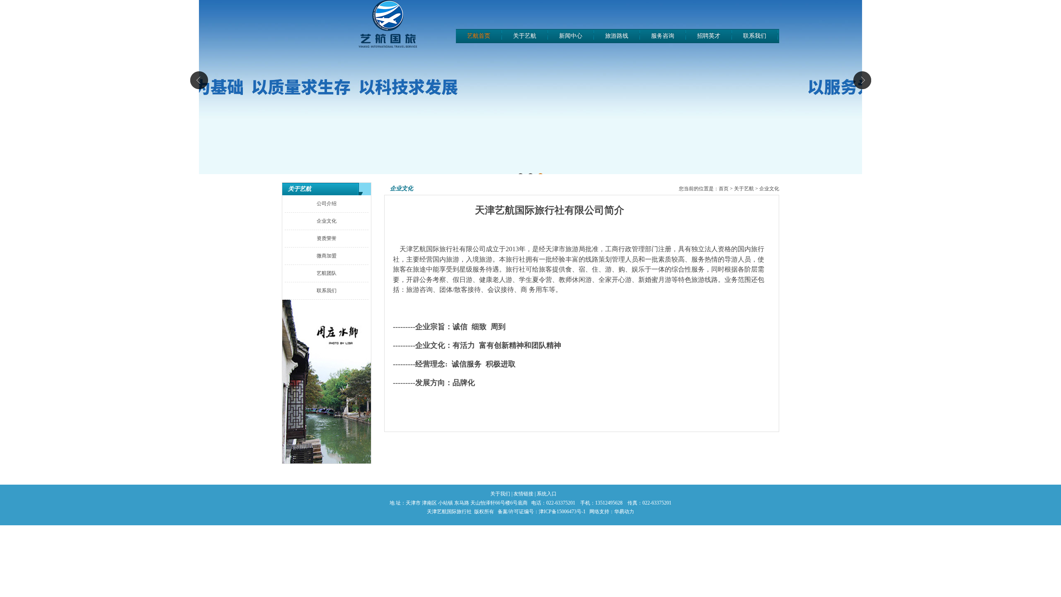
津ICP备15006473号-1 (562, 511)
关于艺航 (744, 189)
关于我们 (500, 494)
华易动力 (624, 511)
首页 (724, 189)
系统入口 (547, 494)
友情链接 (523, 494)
